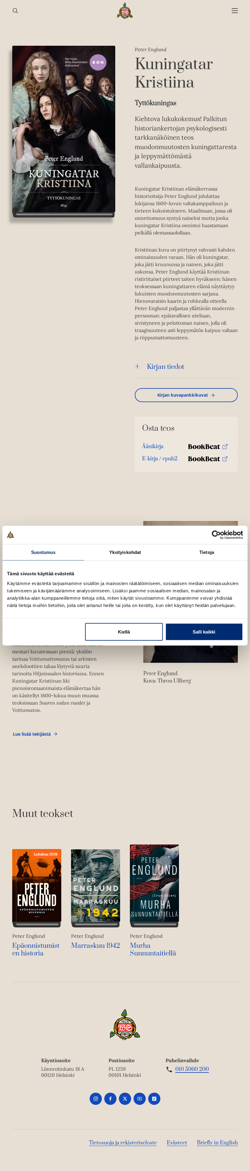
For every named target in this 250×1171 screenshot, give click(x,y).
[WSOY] (125, 10)
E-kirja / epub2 (159, 460)
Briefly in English (217, 1143)
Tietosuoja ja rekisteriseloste (123, 1143)
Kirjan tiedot (165, 367)
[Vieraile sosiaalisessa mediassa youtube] (140, 1099)
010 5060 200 (192, 1069)
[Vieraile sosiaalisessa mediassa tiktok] (154, 1099)
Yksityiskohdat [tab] (125, 552)
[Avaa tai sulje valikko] (235, 10)
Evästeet (177, 1143)
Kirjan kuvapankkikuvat (182, 395)
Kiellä (124, 631)
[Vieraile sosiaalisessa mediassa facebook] (110, 1099)
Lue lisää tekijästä (31, 735)
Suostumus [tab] (43, 552)
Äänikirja (152, 448)
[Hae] (15, 10)
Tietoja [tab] (206, 552)
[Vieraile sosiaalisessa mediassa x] (125, 1099)
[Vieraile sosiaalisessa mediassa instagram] (96, 1099)
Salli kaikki (204, 631)
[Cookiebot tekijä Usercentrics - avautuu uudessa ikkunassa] (216, 534)
